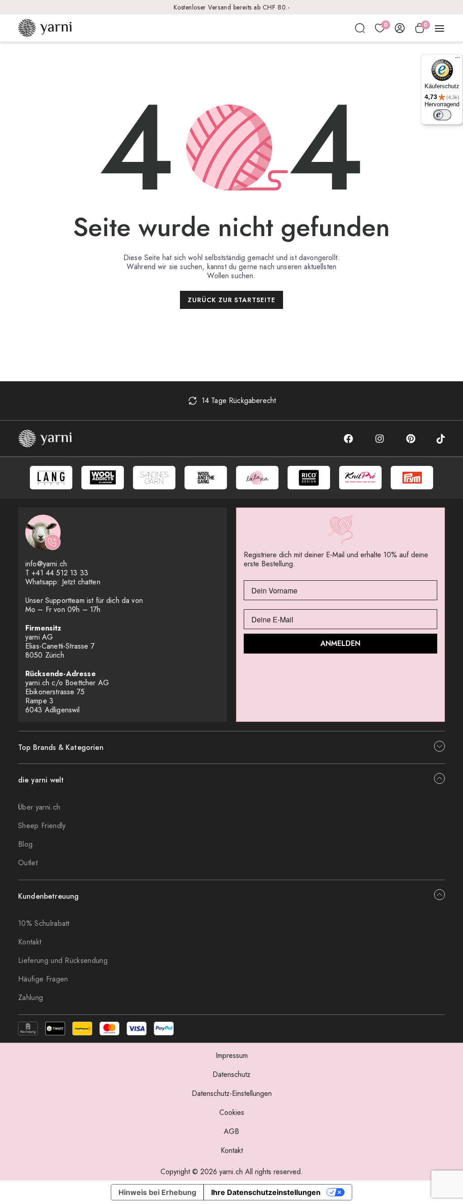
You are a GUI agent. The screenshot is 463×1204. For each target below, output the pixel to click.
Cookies (231, 1112)
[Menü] (457, 59)
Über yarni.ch (39, 807)
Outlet (28, 863)
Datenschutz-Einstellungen (232, 1093)
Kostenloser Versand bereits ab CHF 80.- (232, 7)
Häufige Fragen (43, 979)
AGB (231, 1131)
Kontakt (29, 942)
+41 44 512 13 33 (60, 573)
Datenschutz (231, 1074)
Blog (25, 844)
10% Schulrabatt (44, 923)
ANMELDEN (340, 643)
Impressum (232, 1055)
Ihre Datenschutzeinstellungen (266, 1192)
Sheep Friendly (42, 825)
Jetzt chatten (81, 582)
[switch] (442, 114)
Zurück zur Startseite (232, 299)
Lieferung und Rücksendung (63, 960)
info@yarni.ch (46, 564)
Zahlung (30, 997)
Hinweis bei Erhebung (157, 1192)
